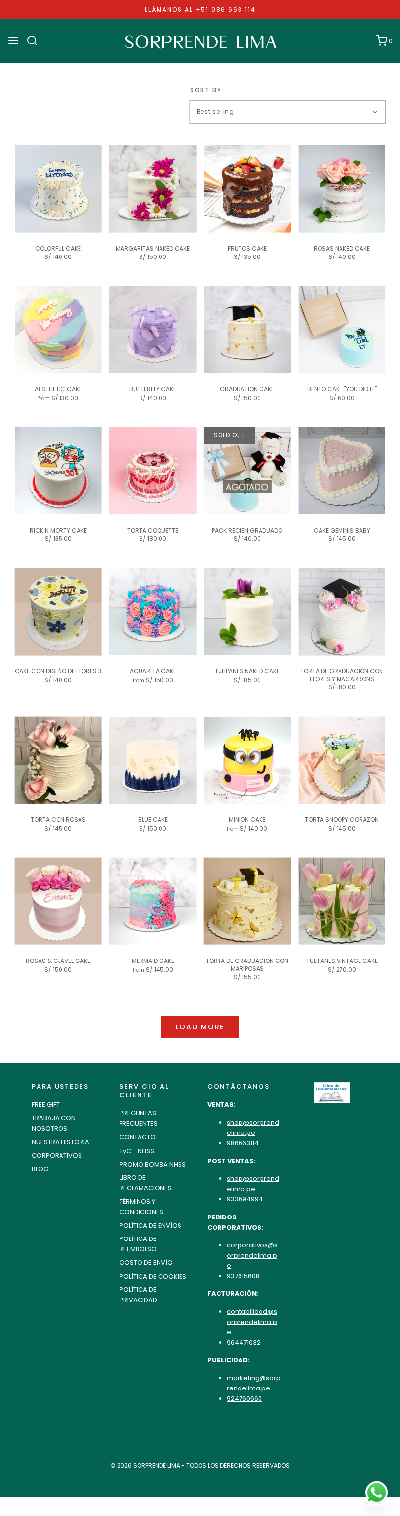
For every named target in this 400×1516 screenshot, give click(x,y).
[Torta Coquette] (153, 470)
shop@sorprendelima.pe (253, 1127)
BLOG (40, 1169)
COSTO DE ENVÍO (146, 1262)
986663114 (243, 1143)
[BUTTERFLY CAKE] (153, 329)
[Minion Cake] (247, 760)
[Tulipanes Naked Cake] (247, 612)
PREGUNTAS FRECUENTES (139, 1118)
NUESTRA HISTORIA (60, 1142)
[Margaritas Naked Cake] (153, 189)
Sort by (205, 90)
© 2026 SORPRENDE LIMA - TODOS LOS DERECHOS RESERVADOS (200, 1465)
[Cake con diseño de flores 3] (58, 612)
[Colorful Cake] (58, 189)
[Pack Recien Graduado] (247, 470)
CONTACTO (138, 1137)
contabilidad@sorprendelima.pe (252, 1322)
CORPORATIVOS (57, 1155)
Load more (200, 1027)
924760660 (244, 1398)
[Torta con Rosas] (58, 760)
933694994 (245, 1199)
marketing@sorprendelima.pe (253, 1383)
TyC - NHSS (137, 1150)
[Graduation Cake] (247, 329)
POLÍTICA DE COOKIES (153, 1276)
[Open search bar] (35, 40)
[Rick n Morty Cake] (58, 470)
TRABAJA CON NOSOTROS (54, 1123)
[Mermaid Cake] (153, 901)
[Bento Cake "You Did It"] (341, 329)
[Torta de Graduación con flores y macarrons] (341, 612)
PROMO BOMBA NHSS (153, 1164)
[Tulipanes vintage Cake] (341, 901)
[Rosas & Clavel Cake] (58, 901)
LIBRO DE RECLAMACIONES (146, 1183)
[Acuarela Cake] (153, 612)
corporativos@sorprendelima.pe (252, 1255)
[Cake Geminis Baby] (341, 470)
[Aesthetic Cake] (58, 329)
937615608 (243, 1276)
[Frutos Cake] (247, 189)
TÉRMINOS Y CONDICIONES (141, 1207)
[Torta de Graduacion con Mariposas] (247, 901)
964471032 (243, 1342)
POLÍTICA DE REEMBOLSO (138, 1244)
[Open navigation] (13, 40)
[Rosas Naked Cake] (341, 189)
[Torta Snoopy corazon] (341, 760)
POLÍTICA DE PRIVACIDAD (138, 1294)
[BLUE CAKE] (153, 760)
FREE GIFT (46, 1104)
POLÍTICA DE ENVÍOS (150, 1225)
